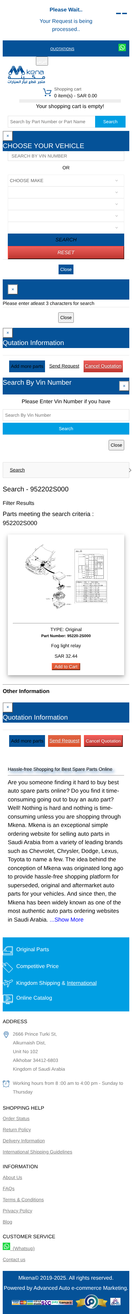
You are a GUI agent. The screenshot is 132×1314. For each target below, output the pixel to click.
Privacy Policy (17, 1210)
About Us (12, 1177)
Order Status (16, 1118)
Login (89, 62)
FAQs (9, 1188)
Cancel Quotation (103, 366)
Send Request (64, 366)
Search (110, 121)
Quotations (62, 49)
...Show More (67, 920)
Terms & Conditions (23, 1199)
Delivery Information (24, 1140)
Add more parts (27, 366)
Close (66, 269)
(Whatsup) (22, 1248)
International (81, 983)
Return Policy (17, 1129)
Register (67, 62)
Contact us (14, 1259)
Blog (7, 1221)
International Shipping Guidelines (37, 1151)
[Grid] (124, 13)
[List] (118, 13)
